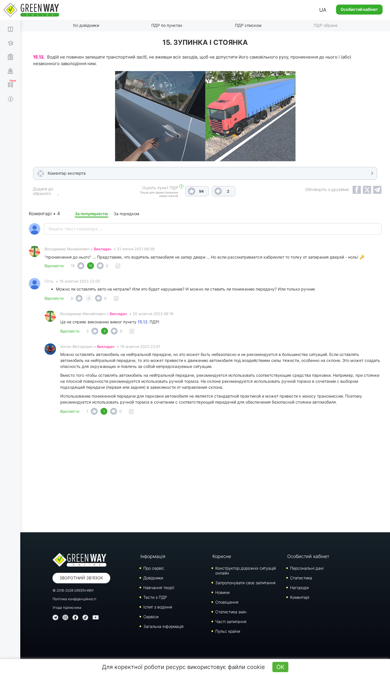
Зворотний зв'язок (81, 577)
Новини (222, 592)
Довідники (153, 577)
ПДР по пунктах (166, 25)
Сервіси (150, 616)
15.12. (143, 321)
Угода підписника (67, 607)
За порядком (126, 213)
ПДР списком (248, 25)
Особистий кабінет (359, 9)
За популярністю (91, 213)
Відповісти (54, 265)
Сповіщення (226, 602)
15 (73, 265)
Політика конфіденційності (74, 599)
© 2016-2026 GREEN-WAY (73, 590)
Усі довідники (86, 25)
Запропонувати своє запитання (245, 582)
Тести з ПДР (155, 597)
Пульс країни (227, 631)
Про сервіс (153, 568)
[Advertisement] (205, 475)
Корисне (221, 556)
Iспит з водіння (157, 607)
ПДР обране (325, 25)
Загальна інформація (163, 626)
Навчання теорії (158, 587)
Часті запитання (230, 621)
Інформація (152, 556)
